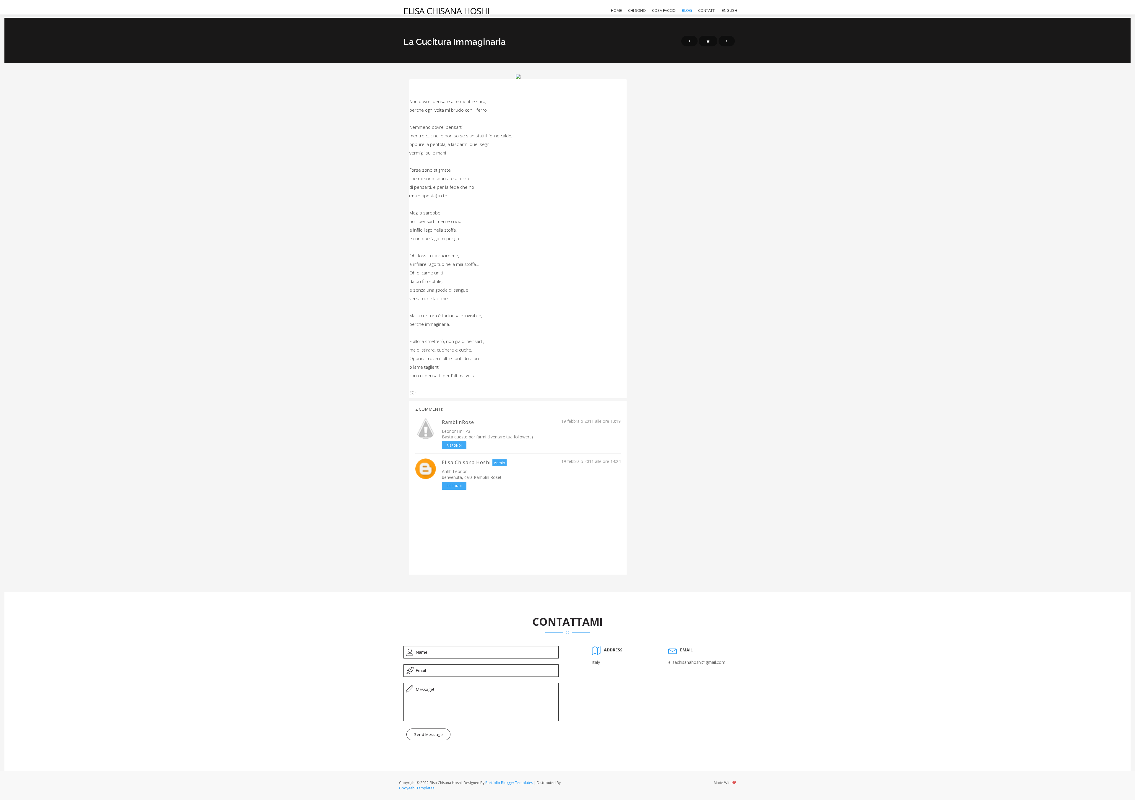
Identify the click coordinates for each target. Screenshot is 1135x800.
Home (616, 10)
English (729, 10)
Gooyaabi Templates (416, 788)
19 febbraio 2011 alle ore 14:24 (591, 461)
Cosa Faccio (664, 10)
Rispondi (454, 445)
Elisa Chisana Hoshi (446, 11)
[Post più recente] (689, 41)
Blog (687, 10)
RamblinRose (458, 422)
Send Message (428, 734)
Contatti (707, 10)
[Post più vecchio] (727, 41)
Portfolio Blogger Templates (509, 782)
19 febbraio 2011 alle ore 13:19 (591, 421)
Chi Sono (637, 10)
